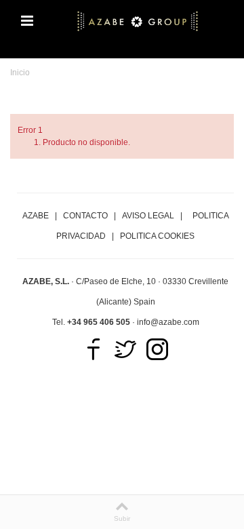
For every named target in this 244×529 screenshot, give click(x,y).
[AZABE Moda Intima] (138, 20)
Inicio (20, 72)
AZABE (35, 215)
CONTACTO (85, 215)
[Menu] (27, 21)
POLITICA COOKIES (157, 236)
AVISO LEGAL (148, 215)
